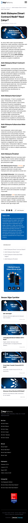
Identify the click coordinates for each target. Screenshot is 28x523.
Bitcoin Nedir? (4, 446)
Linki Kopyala (20, 210)
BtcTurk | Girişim (5, 432)
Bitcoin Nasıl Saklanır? (6, 452)
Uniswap (20, 165)
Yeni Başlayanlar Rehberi (6, 482)
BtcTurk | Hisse (4, 429)
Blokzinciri (8, 7)
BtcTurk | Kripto (4, 423)
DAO (13, 195)
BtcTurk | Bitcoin (5, 426)
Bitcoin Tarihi (4, 455)
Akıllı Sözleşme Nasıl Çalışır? (12, 252)
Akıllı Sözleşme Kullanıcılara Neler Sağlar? (13, 255)
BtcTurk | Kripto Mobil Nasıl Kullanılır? (9, 487)
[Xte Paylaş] (9, 211)
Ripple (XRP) (4, 470)
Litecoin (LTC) (4, 467)
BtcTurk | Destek (5, 437)
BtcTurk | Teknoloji (5, 434)
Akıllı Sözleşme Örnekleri (11, 259)
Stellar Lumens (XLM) (6, 473)
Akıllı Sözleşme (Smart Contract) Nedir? (14, 249)
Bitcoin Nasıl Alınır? (5, 449)
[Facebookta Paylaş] (11, 211)
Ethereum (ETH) (5, 464)
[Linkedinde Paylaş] (7, 211)
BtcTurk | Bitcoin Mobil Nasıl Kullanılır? (9, 485)
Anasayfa (3, 7)
